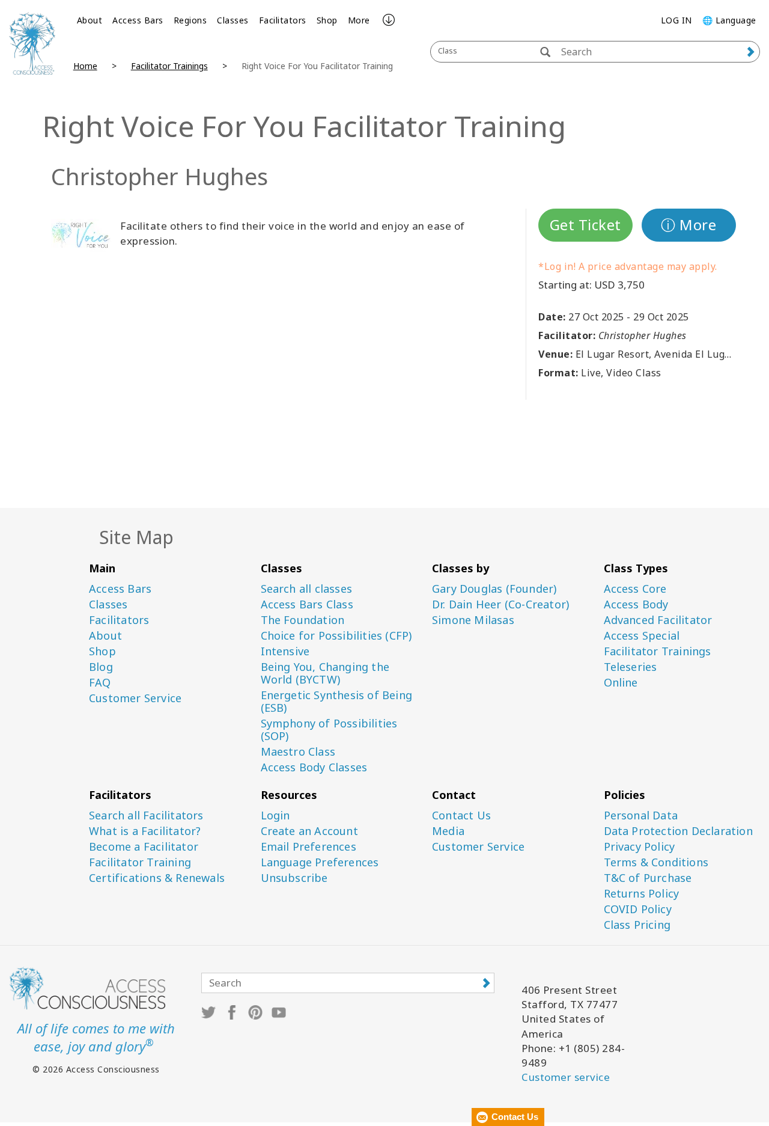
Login (275, 815)
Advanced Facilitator (658, 620)
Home (85, 66)
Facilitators (282, 20)
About (90, 20)
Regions (190, 20)
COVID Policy (638, 909)
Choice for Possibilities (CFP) (336, 635)
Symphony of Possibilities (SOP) (329, 729)
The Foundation (303, 620)
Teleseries (630, 667)
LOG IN (676, 20)
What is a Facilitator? (145, 831)
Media (448, 831)
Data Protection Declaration (678, 831)
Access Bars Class (307, 604)
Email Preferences (308, 846)
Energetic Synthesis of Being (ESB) (337, 701)
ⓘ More (688, 224)
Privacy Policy (639, 846)
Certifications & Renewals (157, 878)
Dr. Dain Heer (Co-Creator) (500, 604)
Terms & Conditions (656, 862)
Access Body (636, 604)
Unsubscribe (294, 878)
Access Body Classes (314, 767)
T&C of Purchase (648, 878)
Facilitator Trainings (169, 66)
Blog (101, 667)
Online (621, 682)
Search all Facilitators (146, 815)
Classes (233, 20)
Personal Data (641, 815)
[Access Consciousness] (32, 43)
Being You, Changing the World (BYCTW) (325, 673)
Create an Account (309, 831)
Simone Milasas (473, 620)
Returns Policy (641, 893)
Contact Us (461, 815)
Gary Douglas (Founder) (494, 589)
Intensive (285, 651)
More (359, 20)
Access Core (635, 589)
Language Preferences (320, 862)
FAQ (100, 682)
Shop (327, 20)
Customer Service (135, 698)
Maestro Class (298, 751)
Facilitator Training (140, 862)
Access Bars (137, 20)
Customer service (565, 1077)
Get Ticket (585, 224)
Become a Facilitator (143, 846)
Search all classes (307, 589)
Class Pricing (637, 925)
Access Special (642, 635)
